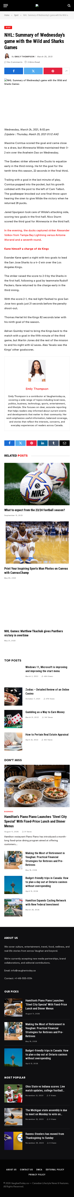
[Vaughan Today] (37, 5)
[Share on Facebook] (13, 71)
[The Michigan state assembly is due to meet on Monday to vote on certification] (13, 1117)
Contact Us (26, 1169)
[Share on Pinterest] (53, 71)
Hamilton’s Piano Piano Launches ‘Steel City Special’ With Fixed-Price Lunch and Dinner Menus (35, 821)
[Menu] (5, 6)
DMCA (39, 1169)
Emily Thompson (24, 56)
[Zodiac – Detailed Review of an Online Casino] (13, 696)
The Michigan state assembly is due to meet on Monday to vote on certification (46, 1114)
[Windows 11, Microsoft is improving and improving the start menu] (13, 674)
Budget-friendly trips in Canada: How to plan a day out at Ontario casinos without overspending (46, 882)
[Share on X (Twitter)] (33, 71)
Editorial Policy (55, 1169)
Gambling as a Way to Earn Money (45, 712)
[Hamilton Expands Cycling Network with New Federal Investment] (13, 907)
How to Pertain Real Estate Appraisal (46, 734)
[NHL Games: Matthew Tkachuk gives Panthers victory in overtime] (37, 605)
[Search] (69, 6)
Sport (8, 27)
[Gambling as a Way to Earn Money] (13, 719)
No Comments (14, 62)
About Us (11, 1169)
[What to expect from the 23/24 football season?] (37, 484)
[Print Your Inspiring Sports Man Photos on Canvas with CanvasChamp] (37, 542)
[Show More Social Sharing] (66, 71)
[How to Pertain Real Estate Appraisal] (13, 741)
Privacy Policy (37, 1174)
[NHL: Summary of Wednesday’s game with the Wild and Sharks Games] (37, 100)
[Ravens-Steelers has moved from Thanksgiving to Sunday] (13, 1141)
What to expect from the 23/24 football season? (34, 510)
